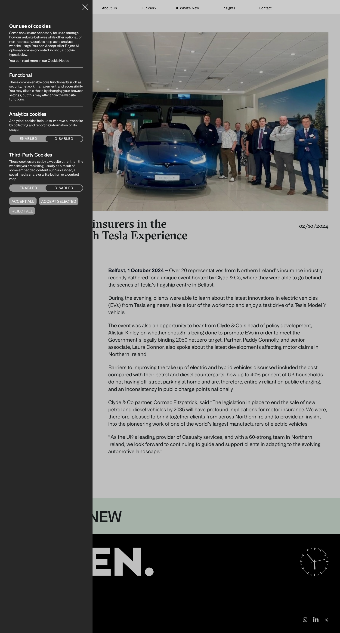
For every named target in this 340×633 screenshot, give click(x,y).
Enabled (28, 138)
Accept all (23, 201)
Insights (229, 8)
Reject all (22, 211)
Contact (265, 8)
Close (85, 5)
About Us (109, 8)
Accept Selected (58, 201)
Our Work (148, 8)
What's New (189, 8)
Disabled (64, 138)
